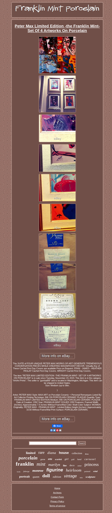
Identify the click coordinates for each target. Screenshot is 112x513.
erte (50, 458)
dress (87, 454)
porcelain (28, 457)
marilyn (54, 465)
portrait (24, 476)
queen (36, 476)
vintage (70, 476)
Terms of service (57, 506)
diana (51, 453)
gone (42, 459)
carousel (90, 459)
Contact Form (57, 497)
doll (46, 475)
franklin (25, 464)
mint (41, 464)
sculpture (90, 477)
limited (30, 453)
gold (72, 459)
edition (57, 476)
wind (95, 471)
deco (72, 465)
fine (65, 465)
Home (57, 488)
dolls (81, 477)
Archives (57, 492)
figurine (54, 469)
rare (41, 452)
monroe (37, 470)
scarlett (58, 459)
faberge (26, 471)
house (64, 453)
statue (79, 466)
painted (87, 471)
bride (18, 472)
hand (79, 459)
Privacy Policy (57, 501)
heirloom (73, 470)
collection (77, 453)
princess (91, 464)
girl (66, 459)
